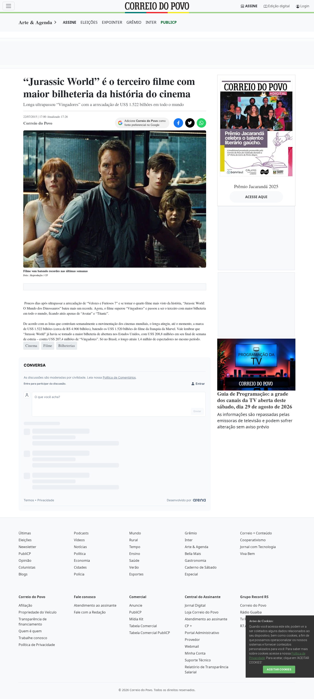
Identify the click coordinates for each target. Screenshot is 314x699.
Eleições (25, 540)
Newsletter (27, 546)
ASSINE (69, 22)
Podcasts (81, 533)
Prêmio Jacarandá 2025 (256, 186)
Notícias (80, 546)
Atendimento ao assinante (95, 605)
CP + (188, 626)
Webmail (192, 646)
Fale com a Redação (90, 612)
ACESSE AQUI (256, 197)
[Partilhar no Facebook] (178, 123)
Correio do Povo (253, 605)
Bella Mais (193, 553)
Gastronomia (195, 560)
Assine (251, 6)
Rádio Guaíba (251, 612)
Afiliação (25, 605)
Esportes (136, 574)
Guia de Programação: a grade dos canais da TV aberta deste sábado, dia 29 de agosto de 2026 (254, 400)
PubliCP (25, 553)
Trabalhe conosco (33, 638)
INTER (151, 22)
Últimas (25, 533)
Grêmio (191, 533)
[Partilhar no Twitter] (190, 123)
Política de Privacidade (37, 644)
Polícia (79, 574)
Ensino (134, 553)
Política (80, 553)
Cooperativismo (253, 540)
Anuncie (135, 605)
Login (304, 6)
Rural (133, 540)
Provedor (192, 639)
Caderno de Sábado (201, 567)
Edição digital (279, 6)
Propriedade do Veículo (38, 612)
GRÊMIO (133, 22)
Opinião (25, 560)
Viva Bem (247, 553)
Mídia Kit (136, 619)
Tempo (134, 546)
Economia (82, 560)
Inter (189, 540)
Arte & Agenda (35, 22)
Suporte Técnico (198, 660)
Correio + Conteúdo (256, 533)
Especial (191, 574)
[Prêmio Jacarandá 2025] (256, 127)
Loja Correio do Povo (202, 612)
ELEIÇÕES (89, 22)
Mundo (135, 533)
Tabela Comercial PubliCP (149, 632)
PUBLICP (169, 22)
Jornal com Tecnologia (258, 546)
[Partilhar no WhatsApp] (201, 123)
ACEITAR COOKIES (279, 669)
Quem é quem (30, 631)
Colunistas (27, 567)
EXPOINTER (112, 22)
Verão (134, 567)
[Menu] (9, 6)
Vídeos (79, 540)
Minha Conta (195, 653)
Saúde (134, 560)
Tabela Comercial (143, 626)
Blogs (23, 574)
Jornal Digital (195, 605)
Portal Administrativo (202, 632)
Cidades (80, 567)
